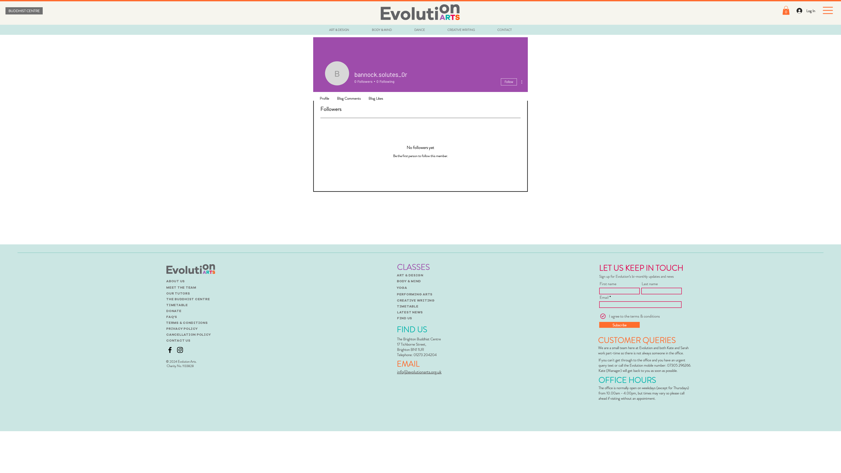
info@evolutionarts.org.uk (419, 372)
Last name (650, 284)
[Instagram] (180, 350)
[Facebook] (170, 350)
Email (604, 297)
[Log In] (799, 11)
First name (608, 284)
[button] (786, 10)
